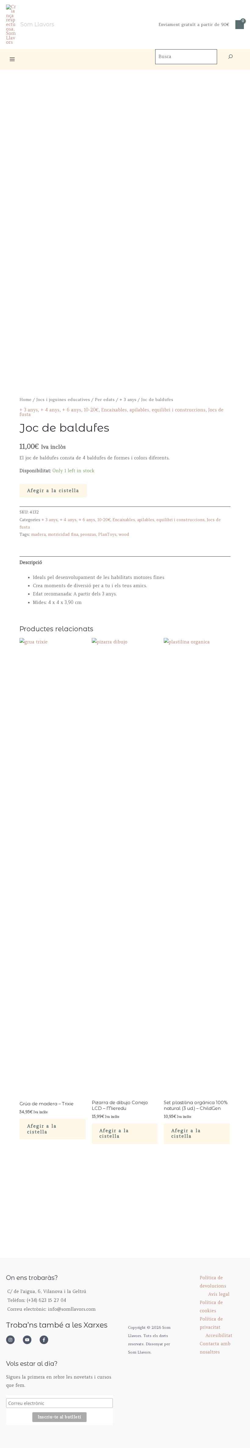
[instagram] (13, 1340)
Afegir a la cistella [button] (42, 1129)
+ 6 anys (71, 410)
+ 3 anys (128, 399)
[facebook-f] (46, 1340)
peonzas (88, 534)
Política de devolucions (213, 1282)
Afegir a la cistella (53, 490)
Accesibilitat (218, 1335)
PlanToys (107, 534)
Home (25, 399)
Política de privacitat (211, 1323)
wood (124, 534)
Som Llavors (37, 24)
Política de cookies (211, 1307)
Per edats (105, 399)
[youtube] (30, 1340)
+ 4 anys (50, 410)
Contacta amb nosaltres (215, 1348)
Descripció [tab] (31, 562)
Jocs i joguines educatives (63, 399)
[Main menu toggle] (12, 59)
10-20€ (91, 410)
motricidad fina (63, 534)
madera (38, 534)
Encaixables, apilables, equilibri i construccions (153, 410)
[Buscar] (230, 56)
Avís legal (219, 1294)
